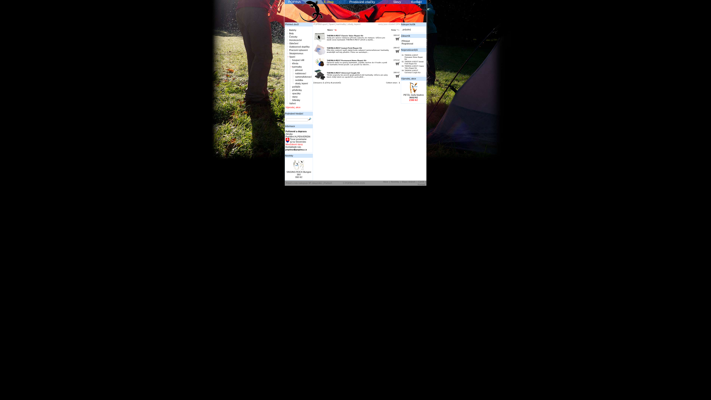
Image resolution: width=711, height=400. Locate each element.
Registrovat (407, 43)
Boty (291, 33)
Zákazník (405, 36)
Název (330, 30)
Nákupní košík (408, 24)
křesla (295, 63)
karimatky (297, 67)
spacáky (296, 93)
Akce (385, 182)
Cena (393, 30)
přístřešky (297, 90)
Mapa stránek (408, 182)
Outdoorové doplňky (299, 47)
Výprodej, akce (293, 107)
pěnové (299, 70)
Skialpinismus (296, 53)
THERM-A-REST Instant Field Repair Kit (344, 48)
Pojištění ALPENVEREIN (298, 136)
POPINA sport (320, 24)
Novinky (289, 155)
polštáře (296, 87)
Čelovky (293, 37)
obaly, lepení (301, 83)
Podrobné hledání (294, 113)
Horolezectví (295, 40)
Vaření (292, 103)
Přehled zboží (292, 24)
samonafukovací (303, 77)
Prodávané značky (362, 2)
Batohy (292, 30)
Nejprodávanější (409, 50)
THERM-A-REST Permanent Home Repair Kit (346, 60)
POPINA (294, 2)
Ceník (421, 182)
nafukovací (300, 73)
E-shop (329, 2)
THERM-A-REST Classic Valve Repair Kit (345, 36)
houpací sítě (298, 60)
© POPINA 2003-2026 (354, 183)
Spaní (292, 57)
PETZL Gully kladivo (413, 95)
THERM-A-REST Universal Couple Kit (343, 73)
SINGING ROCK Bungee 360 (298, 173)
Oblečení (293, 43)
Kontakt (416, 2)
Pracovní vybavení (298, 50)
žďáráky (296, 100)
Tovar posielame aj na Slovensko (298, 140)
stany (295, 97)
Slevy (397, 2)
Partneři (328, 183)
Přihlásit (406, 41)
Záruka (289, 134)
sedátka (299, 80)
